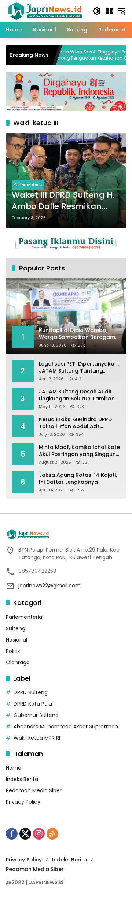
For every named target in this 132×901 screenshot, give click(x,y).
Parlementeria (28, 184)
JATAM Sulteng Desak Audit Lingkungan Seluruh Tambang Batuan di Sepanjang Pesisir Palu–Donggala (78, 395)
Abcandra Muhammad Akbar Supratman (66, 726)
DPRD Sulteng (31, 692)
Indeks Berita (22, 779)
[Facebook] (12, 834)
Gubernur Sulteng (36, 715)
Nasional (16, 639)
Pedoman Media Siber (34, 790)
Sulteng (15, 628)
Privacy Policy (23, 801)
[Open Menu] (109, 11)
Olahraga (18, 662)
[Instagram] (39, 834)
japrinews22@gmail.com (49, 585)
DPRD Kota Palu (33, 703)
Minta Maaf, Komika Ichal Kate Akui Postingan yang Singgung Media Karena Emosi (79, 451)
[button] (96, 11)
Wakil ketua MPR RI (37, 737)
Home (13, 767)
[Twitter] (25, 834)
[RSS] (52, 834)
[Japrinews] (45, 10)
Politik (13, 651)
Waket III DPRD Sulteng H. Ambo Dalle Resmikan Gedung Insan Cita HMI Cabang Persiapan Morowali (63, 201)
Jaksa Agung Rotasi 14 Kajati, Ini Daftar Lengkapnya (78, 479)
